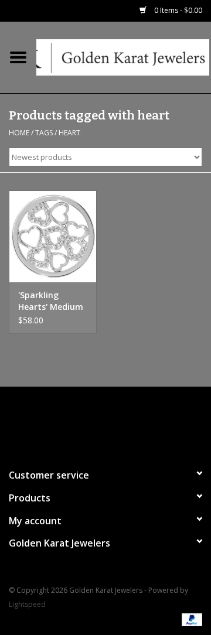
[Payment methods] (190, 619)
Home (19, 133)
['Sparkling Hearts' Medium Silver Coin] (53, 236)
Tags (44, 133)
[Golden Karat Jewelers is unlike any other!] (123, 56)
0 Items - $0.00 (177, 10)
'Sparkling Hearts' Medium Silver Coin (50, 301)
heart (69, 133)
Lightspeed (27, 604)
